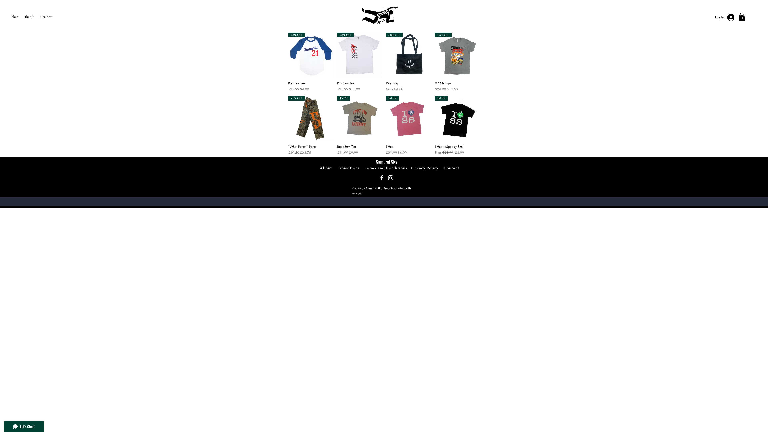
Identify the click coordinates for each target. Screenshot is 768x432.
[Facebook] (381, 177)
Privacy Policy (427, 168)
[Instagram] (390, 177)
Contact (451, 168)
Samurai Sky (386, 161)
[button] (741, 17)
